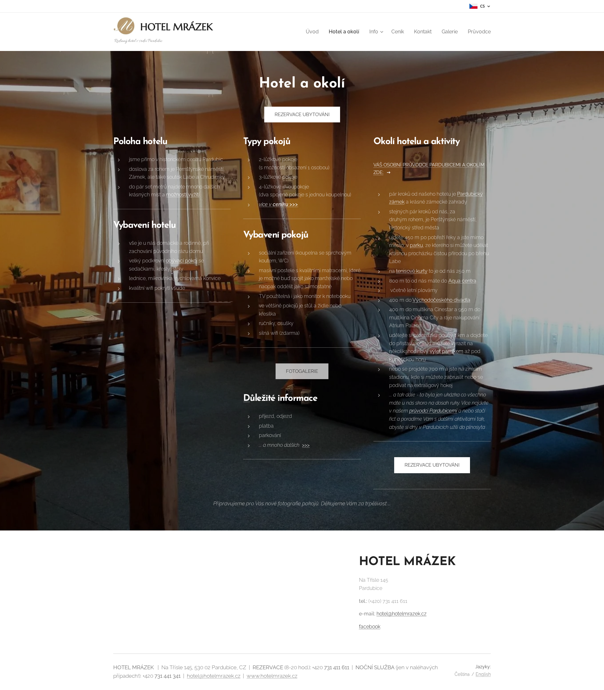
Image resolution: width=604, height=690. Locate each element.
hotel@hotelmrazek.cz (402, 614)
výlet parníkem (446, 351)
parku (416, 245)
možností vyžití (182, 195)
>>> (306, 445)
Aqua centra (462, 281)
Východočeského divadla (441, 300)
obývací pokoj (181, 261)
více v (278, 204)
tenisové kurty (412, 271)
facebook (369, 627)
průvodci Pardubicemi (433, 411)
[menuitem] (314, 32)
